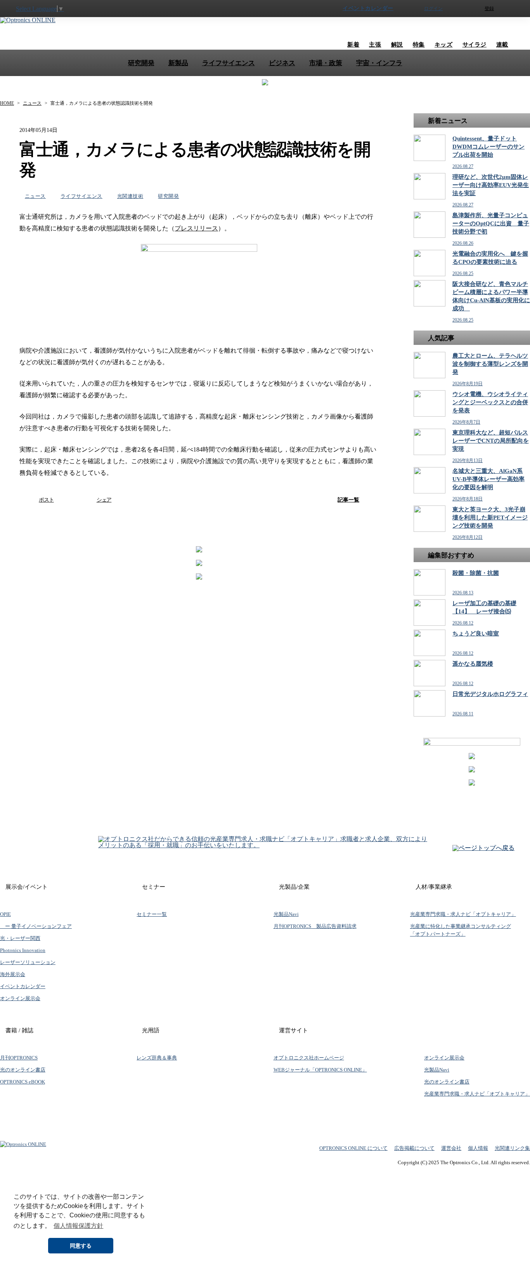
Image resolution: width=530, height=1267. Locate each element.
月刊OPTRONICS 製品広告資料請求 (315, 926)
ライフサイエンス (81, 196)
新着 (353, 45)
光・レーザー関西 (20, 938)
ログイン (433, 8)
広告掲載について (414, 1148)
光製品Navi (286, 914)
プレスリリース (196, 228)
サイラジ (474, 45)
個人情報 (478, 1148)
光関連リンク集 (512, 1148)
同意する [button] (81, 1246)
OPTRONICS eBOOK (22, 1082)
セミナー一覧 (152, 914)
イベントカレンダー (368, 8)
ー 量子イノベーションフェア (36, 926)
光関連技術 (130, 196)
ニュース (32, 103)
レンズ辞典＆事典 (157, 1058)
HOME (7, 103)
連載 (502, 45)
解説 (397, 45)
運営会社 (451, 1148)
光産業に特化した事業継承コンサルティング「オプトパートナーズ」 (460, 930)
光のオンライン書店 (22, 1070)
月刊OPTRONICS (19, 1058)
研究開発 (168, 196)
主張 (375, 45)
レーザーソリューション (27, 962)
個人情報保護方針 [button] (78, 1225)
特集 (419, 45)
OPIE (5, 914)
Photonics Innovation (22, 950)
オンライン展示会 (20, 998)
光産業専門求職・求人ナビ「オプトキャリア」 (463, 914)
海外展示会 (12, 974)
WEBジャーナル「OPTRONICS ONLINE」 (320, 1070)
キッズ (444, 45)
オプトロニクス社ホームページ (309, 1058)
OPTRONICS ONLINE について (353, 1148)
